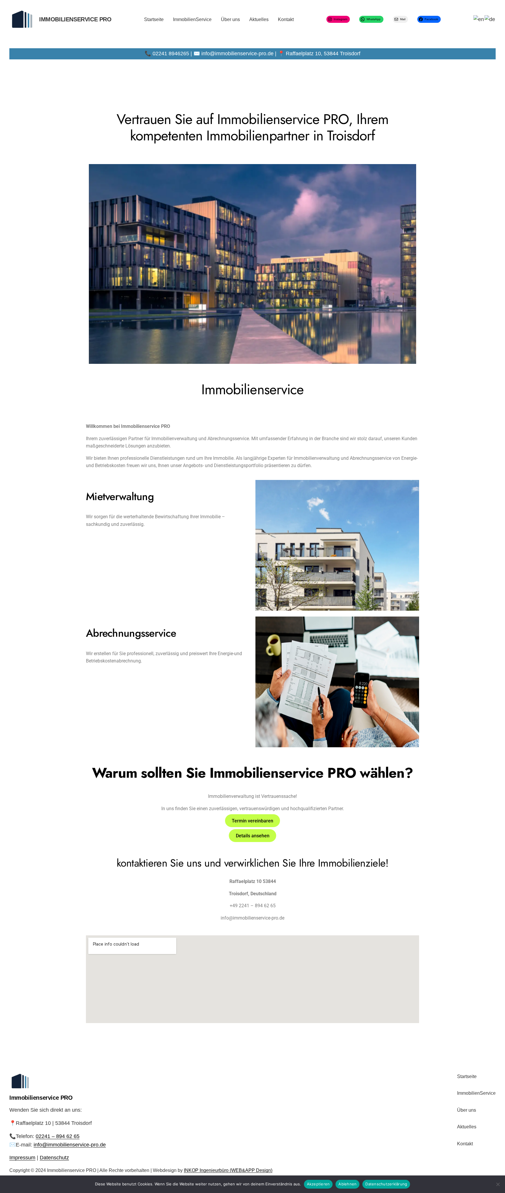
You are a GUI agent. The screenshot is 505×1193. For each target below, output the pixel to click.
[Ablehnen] (498, 1184)
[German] (490, 19)
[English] (479, 19)
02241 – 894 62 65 (57, 1136)
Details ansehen (252, 835)
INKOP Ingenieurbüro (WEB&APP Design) (228, 1170)
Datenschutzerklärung (386, 1184)
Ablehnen (347, 1184)
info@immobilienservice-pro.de (70, 1144)
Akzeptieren (318, 1184)
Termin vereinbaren (252, 820)
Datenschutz (54, 1158)
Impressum (22, 1158)
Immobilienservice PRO (75, 19)
